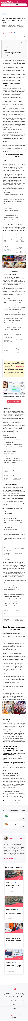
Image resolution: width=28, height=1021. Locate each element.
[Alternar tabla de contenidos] (24, 42)
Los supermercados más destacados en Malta (14, 47)
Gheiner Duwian (15, 839)
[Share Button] (24, 37)
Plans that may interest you (10, 55)
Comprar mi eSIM (14, 4)
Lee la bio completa (8, 858)
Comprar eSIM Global (14, 401)
